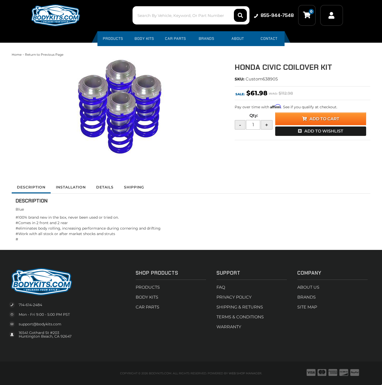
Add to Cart (324, 118)
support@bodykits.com (40, 324)
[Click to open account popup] (331, 15)
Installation (71, 187)
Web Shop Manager (245, 373)
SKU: (239, 79)
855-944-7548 (277, 15)
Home (17, 54)
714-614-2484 (30, 304)
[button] (191, 15)
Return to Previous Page (44, 54)
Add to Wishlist (323, 131)
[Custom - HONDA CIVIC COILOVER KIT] (119, 109)
